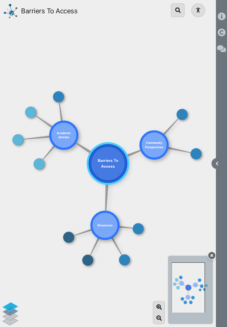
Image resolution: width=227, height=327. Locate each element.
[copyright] (221, 33)
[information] (221, 17)
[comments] (221, 49)
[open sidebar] (217, 163)
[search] (177, 10)
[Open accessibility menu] (198, 10)
